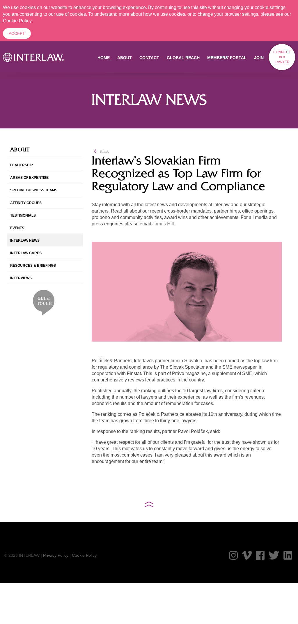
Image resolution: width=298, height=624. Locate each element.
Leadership (21, 165)
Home (103, 57)
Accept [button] (17, 33)
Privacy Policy (55, 555)
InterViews (21, 278)
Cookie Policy (84, 555)
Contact (149, 57)
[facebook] (260, 555)
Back (100, 151)
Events (17, 228)
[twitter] (274, 555)
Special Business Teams (33, 190)
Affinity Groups (26, 203)
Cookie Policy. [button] (18, 20)
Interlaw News (25, 240)
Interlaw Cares (26, 253)
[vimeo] (247, 555)
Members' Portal (226, 57)
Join (259, 57)
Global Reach (183, 57)
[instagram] (233, 555)
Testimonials (23, 215)
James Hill (163, 223)
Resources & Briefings (33, 266)
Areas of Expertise (29, 178)
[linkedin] (287, 555)
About (124, 57)
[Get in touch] (44, 302)
